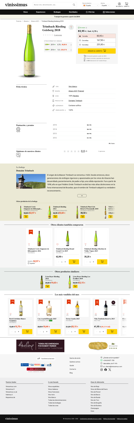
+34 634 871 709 (108, 360)
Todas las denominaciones (57, 400)
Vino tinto (51, 395)
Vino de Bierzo (95, 395)
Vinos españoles (53, 386)
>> (82, 196)
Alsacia (26, 21)
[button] (119, 4)
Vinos (25, 12)
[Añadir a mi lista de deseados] (57, 244)
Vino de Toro (95, 400)
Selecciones (110, 12)
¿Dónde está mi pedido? (111, 358)
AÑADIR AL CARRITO (95, 51)
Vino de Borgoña (96, 403)
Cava (92, 411)
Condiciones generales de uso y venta (90, 419)
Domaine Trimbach (75, 101)
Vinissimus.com (11, 386)
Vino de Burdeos (96, 405)
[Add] (74, 261)
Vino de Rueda (95, 397)
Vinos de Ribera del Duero (99, 389)
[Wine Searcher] (103, 346)
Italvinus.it (9, 395)
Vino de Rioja (95, 386)
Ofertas (91, 12)
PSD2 (26, 364)
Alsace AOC (35, 21)
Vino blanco (73, 87)
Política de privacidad (109, 419)
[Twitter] (110, 370)
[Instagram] (102, 370)
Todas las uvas (53, 405)
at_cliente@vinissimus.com (112, 366)
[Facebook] (106, 370)
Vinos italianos (53, 389)
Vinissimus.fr (10, 389)
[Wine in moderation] (36, 369)
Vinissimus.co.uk (11, 392)
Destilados (73, 12)
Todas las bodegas (54, 403)
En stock (83, 27)
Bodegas (57, 12)
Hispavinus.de (10, 397)
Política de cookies (122, 419)
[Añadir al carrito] (25, 216)
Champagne (95, 408)
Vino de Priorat (95, 392)
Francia (18, 21)
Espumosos (40, 12)
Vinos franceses (53, 392)
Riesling (76, 96)
